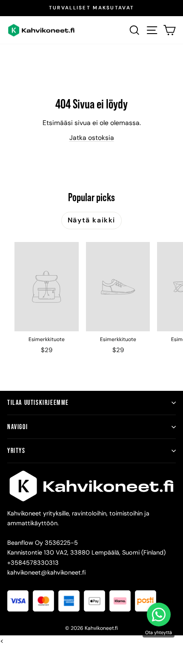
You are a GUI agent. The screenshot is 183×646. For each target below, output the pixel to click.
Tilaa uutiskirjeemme (38, 402)
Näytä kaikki (91, 220)
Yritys (16, 450)
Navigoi (17, 426)
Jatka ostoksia (91, 137)
